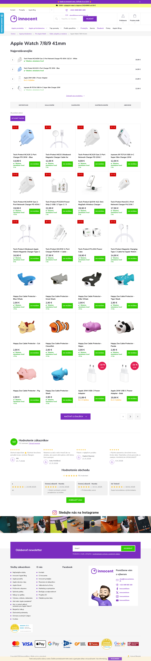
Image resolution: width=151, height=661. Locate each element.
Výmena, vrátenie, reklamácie (22, 598)
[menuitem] (19, 28)
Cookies (15, 619)
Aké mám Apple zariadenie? (22, 601)
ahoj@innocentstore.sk (126, 580)
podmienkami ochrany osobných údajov (106, 554)
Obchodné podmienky (20, 613)
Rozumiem (115, 659)
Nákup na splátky (18, 595)
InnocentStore (124, 589)
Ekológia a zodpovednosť (47, 592)
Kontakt (12, 10)
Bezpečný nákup (18, 609)
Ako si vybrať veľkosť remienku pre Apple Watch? (22, 605)
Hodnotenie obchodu (76, 470)
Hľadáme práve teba (45, 598)
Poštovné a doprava (19, 588)
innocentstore (124, 593)
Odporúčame (23, 105)
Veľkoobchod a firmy (46, 585)
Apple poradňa (18, 579)
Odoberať (128, 548)
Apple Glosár (17, 585)
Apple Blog (32, 10)
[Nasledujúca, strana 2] (130, 416)
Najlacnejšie (49, 105)
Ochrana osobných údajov (22, 616)
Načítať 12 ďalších (73, 416)
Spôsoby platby (18, 592)
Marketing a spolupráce (47, 588)
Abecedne (127, 105)
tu (106, 659)
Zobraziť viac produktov (74, 96)
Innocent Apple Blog (20, 576)
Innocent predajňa (45, 579)
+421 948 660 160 (125, 585)
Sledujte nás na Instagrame (79, 512)
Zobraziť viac (75, 500)
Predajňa (22, 10)
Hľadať (90, 19)
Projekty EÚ (43, 595)
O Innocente (43, 576)
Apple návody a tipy (19, 582)
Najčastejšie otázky (19, 572)
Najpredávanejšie (101, 105)
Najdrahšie (75, 105)
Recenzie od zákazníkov (47, 582)
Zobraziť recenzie (34, 443)
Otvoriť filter (18, 118)
